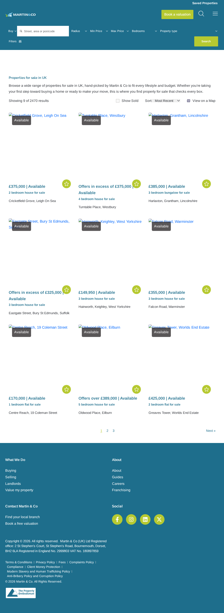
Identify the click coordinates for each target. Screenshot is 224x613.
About (116, 470)
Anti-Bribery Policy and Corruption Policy (35, 576)
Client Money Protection (43, 567)
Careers (118, 483)
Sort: (148, 101)
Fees (62, 562)
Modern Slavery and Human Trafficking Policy (38, 571)
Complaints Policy (81, 562)
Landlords (13, 483)
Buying (10, 470)
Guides (117, 477)
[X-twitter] (159, 519)
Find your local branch (22, 517)
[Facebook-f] (117, 519)
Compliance (15, 567)
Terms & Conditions (18, 562)
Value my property (19, 490)
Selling (10, 477)
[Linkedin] (145, 519)
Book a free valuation (21, 523)
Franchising (121, 490)
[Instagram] (131, 519)
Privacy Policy (45, 562)
